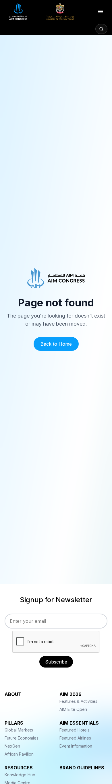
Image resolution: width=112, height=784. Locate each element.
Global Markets (19, 729)
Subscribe (56, 662)
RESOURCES (19, 768)
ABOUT (13, 694)
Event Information (75, 746)
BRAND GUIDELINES (81, 768)
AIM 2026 (70, 694)
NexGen (12, 746)
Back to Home (56, 344)
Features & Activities (78, 701)
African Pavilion (19, 754)
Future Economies (21, 738)
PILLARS (14, 723)
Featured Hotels (74, 729)
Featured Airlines (75, 738)
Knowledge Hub (20, 774)
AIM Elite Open (73, 709)
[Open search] (101, 29)
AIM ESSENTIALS (79, 723)
